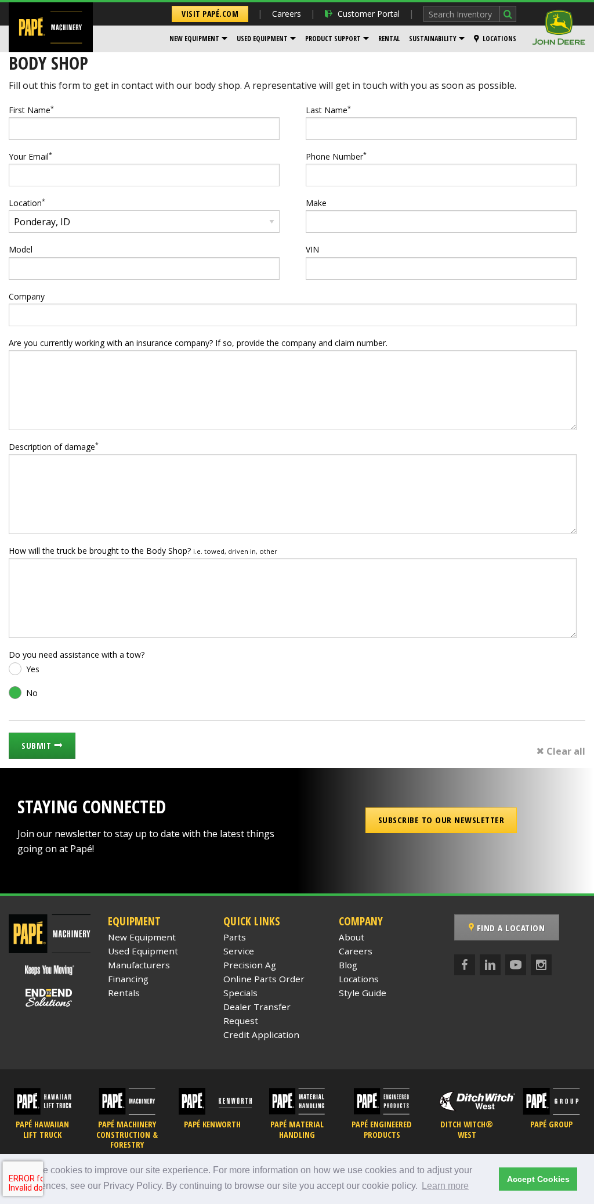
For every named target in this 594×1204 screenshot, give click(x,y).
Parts (234, 937)
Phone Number (336, 156)
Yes (32, 669)
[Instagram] (541, 964)
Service (238, 951)
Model (20, 249)
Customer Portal (369, 13)
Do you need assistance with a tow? (76, 654)
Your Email (30, 156)
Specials (240, 992)
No (32, 692)
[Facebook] (464, 964)
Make (316, 202)
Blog (348, 965)
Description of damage (54, 446)
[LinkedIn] (490, 964)
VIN (312, 249)
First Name (31, 110)
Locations (499, 39)
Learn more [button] (445, 1186)
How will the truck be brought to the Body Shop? (143, 550)
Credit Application (261, 1034)
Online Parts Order (264, 979)
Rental (389, 39)
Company (27, 296)
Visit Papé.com (210, 13)
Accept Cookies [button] (538, 1179)
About (351, 937)
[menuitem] (198, 38)
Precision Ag (249, 965)
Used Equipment (262, 39)
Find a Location (509, 927)
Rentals (124, 992)
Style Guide (362, 992)
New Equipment (194, 39)
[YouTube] (515, 964)
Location (27, 202)
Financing (128, 979)
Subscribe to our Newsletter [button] (441, 820)
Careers (286, 13)
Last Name (328, 110)
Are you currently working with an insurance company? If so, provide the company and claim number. (198, 342)
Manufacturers (139, 965)
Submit (37, 745)
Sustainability (433, 39)
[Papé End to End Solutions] (49, 998)
